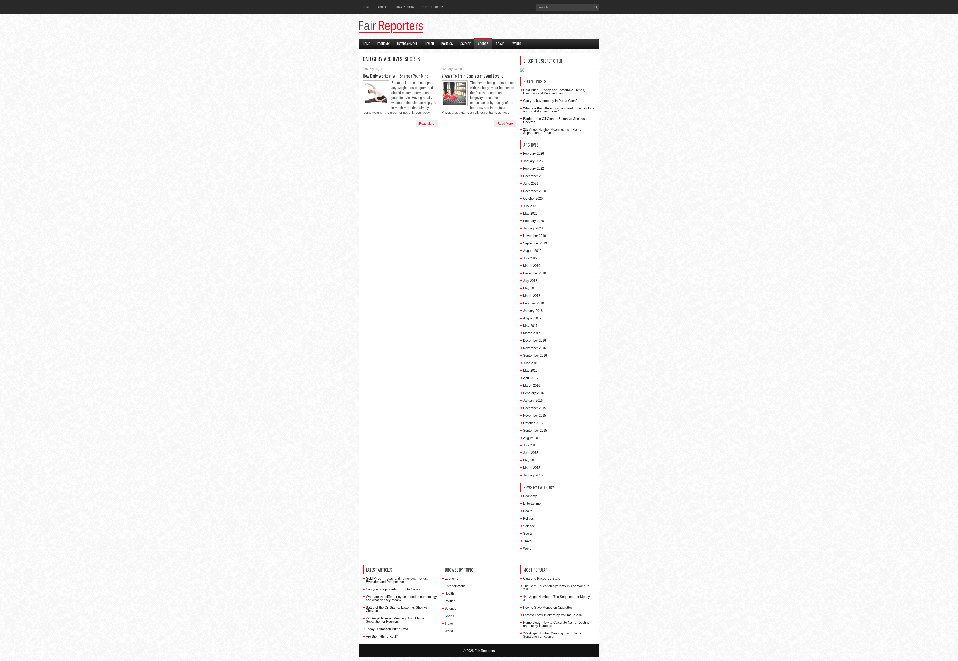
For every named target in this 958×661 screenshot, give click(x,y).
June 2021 (530, 183)
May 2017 (530, 326)
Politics (447, 43)
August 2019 (532, 251)
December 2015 (534, 408)
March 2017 (531, 333)
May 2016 (530, 370)
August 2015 (532, 438)
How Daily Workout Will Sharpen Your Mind (395, 76)
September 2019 (535, 243)
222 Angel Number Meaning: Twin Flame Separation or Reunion (552, 131)
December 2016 (534, 340)
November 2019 (534, 236)
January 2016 (533, 400)
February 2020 (533, 221)
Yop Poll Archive (433, 7)
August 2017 (532, 318)
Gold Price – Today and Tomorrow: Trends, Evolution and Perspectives (554, 91)
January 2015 (533, 475)
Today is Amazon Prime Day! (387, 629)
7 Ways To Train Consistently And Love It (472, 76)
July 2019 (530, 258)
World (516, 43)
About (382, 7)
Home (366, 7)
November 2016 (534, 348)
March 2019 (531, 266)
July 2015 (530, 445)
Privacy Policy (404, 7)
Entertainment (407, 43)
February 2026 (533, 153)
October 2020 (533, 198)
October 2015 (533, 423)
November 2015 (534, 415)
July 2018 (530, 281)
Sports (483, 43)
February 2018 (533, 303)
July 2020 (530, 206)
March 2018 (531, 296)
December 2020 (534, 191)
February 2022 (533, 168)
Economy (383, 43)
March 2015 (531, 468)
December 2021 (534, 176)
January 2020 (533, 228)
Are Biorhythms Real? (382, 636)
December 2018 (534, 273)
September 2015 (535, 430)
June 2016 (530, 363)
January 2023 (533, 161)
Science (465, 43)
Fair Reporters (485, 651)
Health (429, 43)
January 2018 (533, 311)
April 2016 (530, 378)
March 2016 (531, 385)
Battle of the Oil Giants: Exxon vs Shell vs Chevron (554, 120)
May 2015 (530, 460)
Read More (426, 123)
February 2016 (533, 393)
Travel (500, 43)
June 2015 (530, 453)
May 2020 (530, 213)
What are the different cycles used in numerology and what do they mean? (558, 109)
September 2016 (535, 355)
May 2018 (530, 288)
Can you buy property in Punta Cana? (550, 101)
